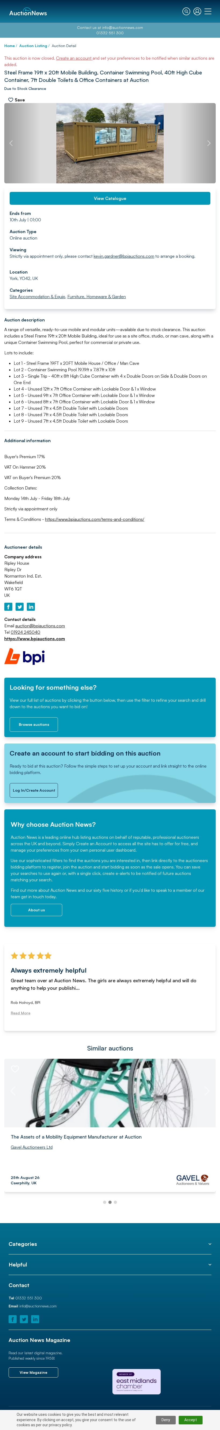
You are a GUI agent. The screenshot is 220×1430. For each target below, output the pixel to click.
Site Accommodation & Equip (37, 296)
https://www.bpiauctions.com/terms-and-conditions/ (94, 519)
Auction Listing (33, 45)
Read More (20, 1013)
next (209, 143)
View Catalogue (110, 198)
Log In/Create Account (34, 790)
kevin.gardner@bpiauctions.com (124, 256)
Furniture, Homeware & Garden (96, 296)
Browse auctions (34, 724)
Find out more (24, 890)
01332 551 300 (110, 33)
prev (11, 143)
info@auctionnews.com (122, 27)
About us (36, 910)
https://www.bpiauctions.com (34, 638)
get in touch (32, 896)
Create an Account (94, 843)
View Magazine (33, 1372)
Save (20, 100)
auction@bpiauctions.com (40, 625)
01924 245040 (25, 632)
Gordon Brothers (27, 1147)
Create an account (74, 58)
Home (9, 45)
